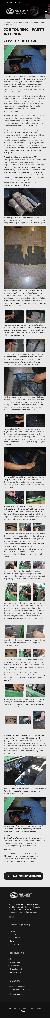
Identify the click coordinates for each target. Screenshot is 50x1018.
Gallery (13, 941)
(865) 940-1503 (18, 994)
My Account (14, 966)
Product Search (16, 962)
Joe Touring (23, 22)
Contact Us (14, 944)
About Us (13, 934)
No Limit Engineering (17, 1008)
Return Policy (15, 972)
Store (12, 959)
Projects (14, 22)
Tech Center (15, 938)
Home (6, 22)
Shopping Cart (16, 969)
